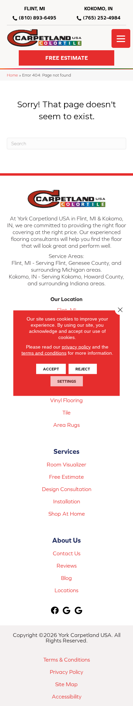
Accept (51, 369)
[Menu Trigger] (121, 38)
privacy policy (76, 347)
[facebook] (55, 611)
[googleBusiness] (66, 611)
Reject (82, 369)
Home (12, 75)
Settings (66, 381)
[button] (66, 58)
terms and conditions (43, 353)
